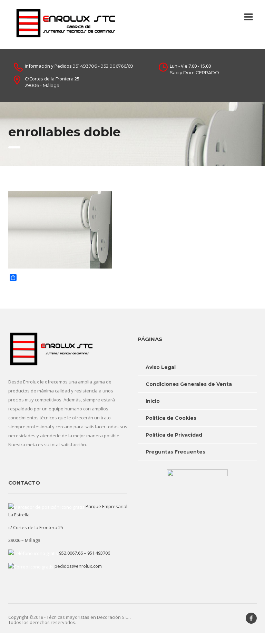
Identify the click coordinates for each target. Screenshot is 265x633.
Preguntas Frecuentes (175, 452)
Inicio (153, 401)
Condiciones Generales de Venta (189, 384)
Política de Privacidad (174, 435)
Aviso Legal (161, 367)
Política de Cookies (171, 418)
